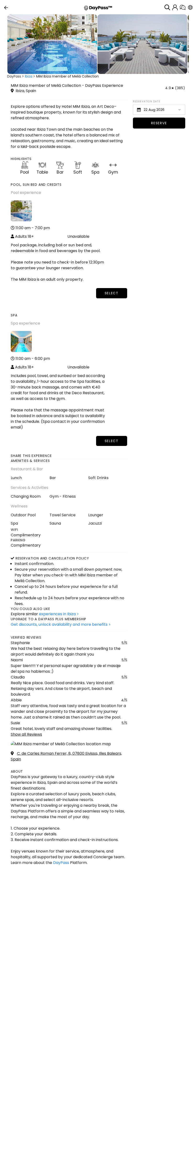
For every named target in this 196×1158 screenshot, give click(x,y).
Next (180, 44)
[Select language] (190, 7)
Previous (16, 44)
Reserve (159, 123)
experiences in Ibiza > (59, 614)
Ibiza (28, 76)
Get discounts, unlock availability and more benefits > (61, 624)
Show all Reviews (26, 734)
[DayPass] (98, 7)
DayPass (14, 76)
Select (112, 293)
